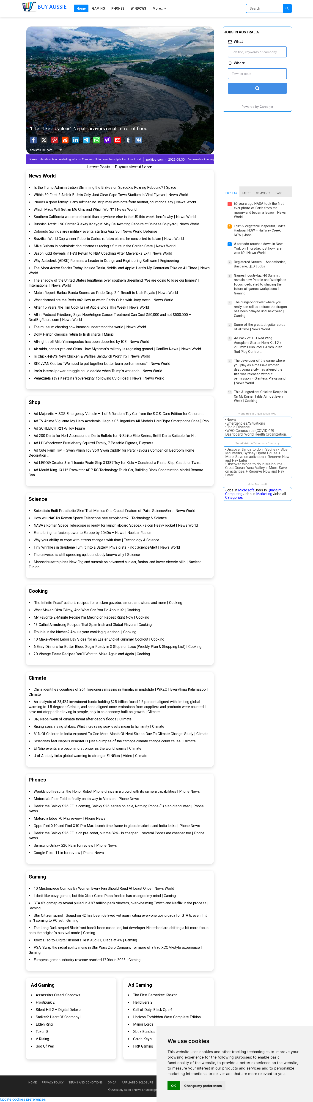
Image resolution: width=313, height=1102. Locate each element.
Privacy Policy (52, 1082)
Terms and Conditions (86, 1082)
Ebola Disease (238, 427)
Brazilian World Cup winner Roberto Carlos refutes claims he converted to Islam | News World (109, 239)
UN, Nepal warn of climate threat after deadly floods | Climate (83, 719)
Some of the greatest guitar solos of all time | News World (259, 327)
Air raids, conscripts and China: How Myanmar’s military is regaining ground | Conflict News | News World (117, 349)
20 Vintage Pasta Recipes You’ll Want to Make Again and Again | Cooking (92, 654)
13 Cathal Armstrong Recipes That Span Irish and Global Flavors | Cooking (93, 624)
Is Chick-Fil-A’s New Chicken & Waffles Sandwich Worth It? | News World (92, 356)
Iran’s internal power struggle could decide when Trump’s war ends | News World (98, 371)
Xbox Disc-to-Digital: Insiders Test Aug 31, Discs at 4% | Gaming (85, 940)
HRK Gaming (143, 1046)
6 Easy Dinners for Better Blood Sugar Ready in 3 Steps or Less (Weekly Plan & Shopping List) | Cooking (117, 646)
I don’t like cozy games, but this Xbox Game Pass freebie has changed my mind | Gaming (105, 896)
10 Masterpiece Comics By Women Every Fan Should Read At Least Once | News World (104, 888)
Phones (37, 780)
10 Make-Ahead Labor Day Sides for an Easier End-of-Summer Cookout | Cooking (99, 639)
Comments (263, 193)
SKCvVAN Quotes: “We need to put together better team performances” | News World (102, 363)
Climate (37, 678)
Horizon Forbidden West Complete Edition (167, 1017)
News (231, 420)
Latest (246, 193)
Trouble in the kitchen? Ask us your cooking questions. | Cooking (85, 632)
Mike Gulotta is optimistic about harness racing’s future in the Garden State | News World (105, 246)
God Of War (45, 1046)
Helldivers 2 (143, 1002)
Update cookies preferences (23, 1099)
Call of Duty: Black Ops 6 (153, 1010)
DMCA (112, 1082)
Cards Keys (142, 1039)
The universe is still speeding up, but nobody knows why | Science (87, 554)
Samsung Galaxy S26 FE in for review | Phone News (75, 845)
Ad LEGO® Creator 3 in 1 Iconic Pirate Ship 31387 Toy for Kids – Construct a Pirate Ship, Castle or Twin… (117, 463)
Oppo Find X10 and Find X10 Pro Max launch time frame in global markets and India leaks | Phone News (117, 826)
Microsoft (246, 490)
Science (38, 499)
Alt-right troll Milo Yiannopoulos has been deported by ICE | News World (91, 341)
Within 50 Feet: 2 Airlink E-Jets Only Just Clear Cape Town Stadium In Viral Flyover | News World (111, 195)
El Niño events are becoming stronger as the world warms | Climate (87, 748)
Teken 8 (42, 1031)
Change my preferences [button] (203, 1086)
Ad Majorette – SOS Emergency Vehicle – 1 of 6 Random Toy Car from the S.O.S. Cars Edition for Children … (119, 414)
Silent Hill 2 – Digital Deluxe (58, 1010)
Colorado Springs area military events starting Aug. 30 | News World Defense (95, 231)
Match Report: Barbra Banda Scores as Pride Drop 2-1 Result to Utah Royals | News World (106, 293)
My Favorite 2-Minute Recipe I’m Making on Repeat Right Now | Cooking (91, 617)
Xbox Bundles (144, 1031)
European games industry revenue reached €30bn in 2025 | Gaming (87, 960)
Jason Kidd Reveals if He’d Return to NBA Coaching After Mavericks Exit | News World (103, 253)
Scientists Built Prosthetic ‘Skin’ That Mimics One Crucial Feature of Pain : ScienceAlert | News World (114, 511)
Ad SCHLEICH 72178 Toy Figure (59, 428)
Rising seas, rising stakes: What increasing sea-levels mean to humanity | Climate (99, 726)
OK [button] (173, 1086)
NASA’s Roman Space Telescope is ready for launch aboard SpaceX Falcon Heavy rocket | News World (116, 525)
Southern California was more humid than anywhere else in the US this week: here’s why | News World (115, 217)
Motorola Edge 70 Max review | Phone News (69, 818)
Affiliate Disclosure (137, 1082)
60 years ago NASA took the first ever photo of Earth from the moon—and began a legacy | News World (260, 210)
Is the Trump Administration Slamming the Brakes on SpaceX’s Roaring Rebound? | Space (105, 187)
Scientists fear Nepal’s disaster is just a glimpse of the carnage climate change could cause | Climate (115, 741)
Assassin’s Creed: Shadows (58, 995)
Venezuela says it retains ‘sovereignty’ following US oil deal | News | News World (99, 378)
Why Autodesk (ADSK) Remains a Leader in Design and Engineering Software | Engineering (106, 261)
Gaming (37, 877)
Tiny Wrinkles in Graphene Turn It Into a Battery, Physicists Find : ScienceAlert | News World (107, 547)
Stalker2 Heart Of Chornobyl (58, 1017)
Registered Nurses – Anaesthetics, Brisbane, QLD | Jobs (260, 264)
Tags (278, 193)
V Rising (42, 1039)
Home (32, 1082)
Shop (34, 402)
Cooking (38, 591)
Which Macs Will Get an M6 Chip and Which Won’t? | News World (85, 209)
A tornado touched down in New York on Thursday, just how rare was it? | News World (258, 248)
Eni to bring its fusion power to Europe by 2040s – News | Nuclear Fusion (92, 533)
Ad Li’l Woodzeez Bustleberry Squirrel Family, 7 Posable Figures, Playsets (93, 443)
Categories (234, 497)
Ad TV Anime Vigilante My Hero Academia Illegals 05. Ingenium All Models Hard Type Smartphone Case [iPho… (122, 421)
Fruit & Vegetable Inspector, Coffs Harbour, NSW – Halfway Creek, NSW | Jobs (260, 230)
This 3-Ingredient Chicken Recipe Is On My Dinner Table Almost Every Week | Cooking (260, 396)
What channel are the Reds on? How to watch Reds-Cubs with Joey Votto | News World (103, 300)
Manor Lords (143, 1024)
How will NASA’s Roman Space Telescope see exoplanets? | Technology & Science (100, 518)
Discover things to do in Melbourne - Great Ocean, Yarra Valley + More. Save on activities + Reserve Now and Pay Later (256, 469)
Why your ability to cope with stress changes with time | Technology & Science (96, 540)
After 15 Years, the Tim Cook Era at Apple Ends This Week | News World (91, 307)
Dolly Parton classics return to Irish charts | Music (74, 334)
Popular (231, 193)
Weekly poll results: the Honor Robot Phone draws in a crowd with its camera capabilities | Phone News (117, 791)
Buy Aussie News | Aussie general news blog (148, 1089)
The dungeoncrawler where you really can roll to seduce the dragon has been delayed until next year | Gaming (260, 309)
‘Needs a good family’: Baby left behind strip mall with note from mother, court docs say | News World (115, 202)
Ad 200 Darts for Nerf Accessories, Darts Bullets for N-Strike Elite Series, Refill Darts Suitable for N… (115, 436)
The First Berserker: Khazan (155, 995)
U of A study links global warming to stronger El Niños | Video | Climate (90, 756)
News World (42, 176)
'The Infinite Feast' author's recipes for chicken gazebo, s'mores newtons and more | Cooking (108, 603)
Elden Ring (44, 1024)
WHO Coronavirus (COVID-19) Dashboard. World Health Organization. (256, 432)
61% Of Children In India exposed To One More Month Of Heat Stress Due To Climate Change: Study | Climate (121, 734)
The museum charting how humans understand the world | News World (90, 327)
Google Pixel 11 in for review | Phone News (69, 853)
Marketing (264, 494)
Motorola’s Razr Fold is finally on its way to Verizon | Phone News (86, 799)
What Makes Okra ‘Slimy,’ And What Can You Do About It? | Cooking (87, 610)
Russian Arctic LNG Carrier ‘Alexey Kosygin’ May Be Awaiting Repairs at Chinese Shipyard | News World (116, 224)
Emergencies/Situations (245, 423)
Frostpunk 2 (45, 1002)
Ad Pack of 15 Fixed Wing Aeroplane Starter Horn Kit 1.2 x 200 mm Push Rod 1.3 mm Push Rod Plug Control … (258, 345)
